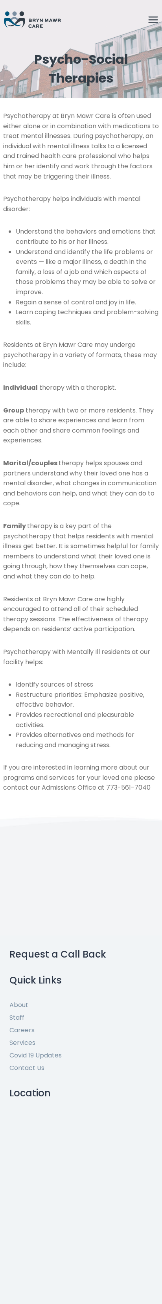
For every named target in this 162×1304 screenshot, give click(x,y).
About (18, 1004)
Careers (22, 1030)
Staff (16, 1017)
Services (22, 1042)
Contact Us (26, 1067)
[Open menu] (153, 20)
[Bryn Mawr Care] (32, 19)
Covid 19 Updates (35, 1055)
